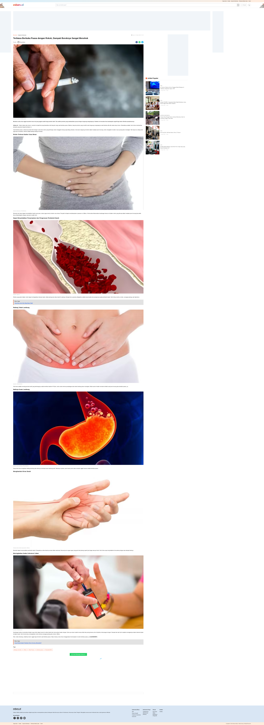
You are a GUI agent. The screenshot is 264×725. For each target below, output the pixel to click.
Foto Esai (155, 711)
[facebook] (137, 42)
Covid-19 (134, 716)
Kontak (229, 1)
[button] (249, 5)
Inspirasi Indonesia (22, 35)
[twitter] (142, 42)
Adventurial (145, 712)
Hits (133, 711)
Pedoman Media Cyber (243, 1)
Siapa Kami (224, 1)
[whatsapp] (139, 42)
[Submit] (238, 5)
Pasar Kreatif (135, 713)
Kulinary (145, 714)
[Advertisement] (54, 21)
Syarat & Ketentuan (234, 1)
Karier (250, 1)
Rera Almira (22, 42)
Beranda (15, 35)
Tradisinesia (145, 711)
